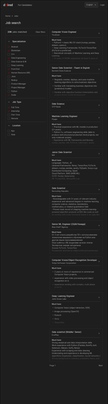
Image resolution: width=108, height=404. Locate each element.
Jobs (16, 16)
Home (7, 16)
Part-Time (15, 115)
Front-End (15, 69)
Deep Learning (17, 65)
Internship (15, 111)
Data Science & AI (18, 62)
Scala (13, 95)
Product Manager (18, 84)
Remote (14, 118)
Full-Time (15, 107)
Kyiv (13, 131)
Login (102, 5)
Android (14, 47)
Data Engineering (18, 58)
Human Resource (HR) (20, 73)
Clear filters (40, 32)
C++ (13, 54)
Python (14, 91)
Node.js (14, 80)
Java (13, 76)
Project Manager (18, 87)
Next (101, 365)
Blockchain (15, 50)
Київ (13, 135)
